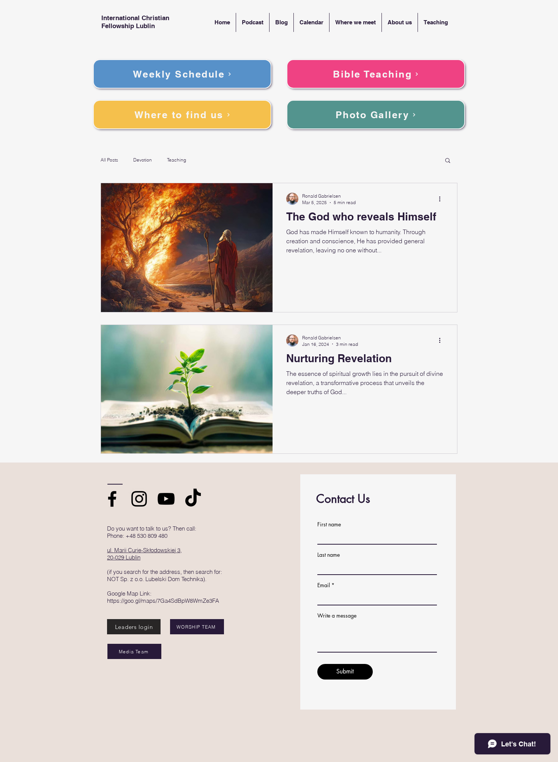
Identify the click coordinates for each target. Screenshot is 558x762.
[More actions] (442, 198)
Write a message (336, 615)
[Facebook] (112, 498)
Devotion (142, 160)
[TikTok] (193, 498)
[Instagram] (139, 498)
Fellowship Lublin (128, 26)
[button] (447, 161)
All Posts (109, 160)
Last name (328, 555)
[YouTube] (166, 498)
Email (323, 585)
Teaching (176, 160)
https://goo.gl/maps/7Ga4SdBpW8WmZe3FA (163, 600)
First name (329, 524)
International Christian (135, 18)
